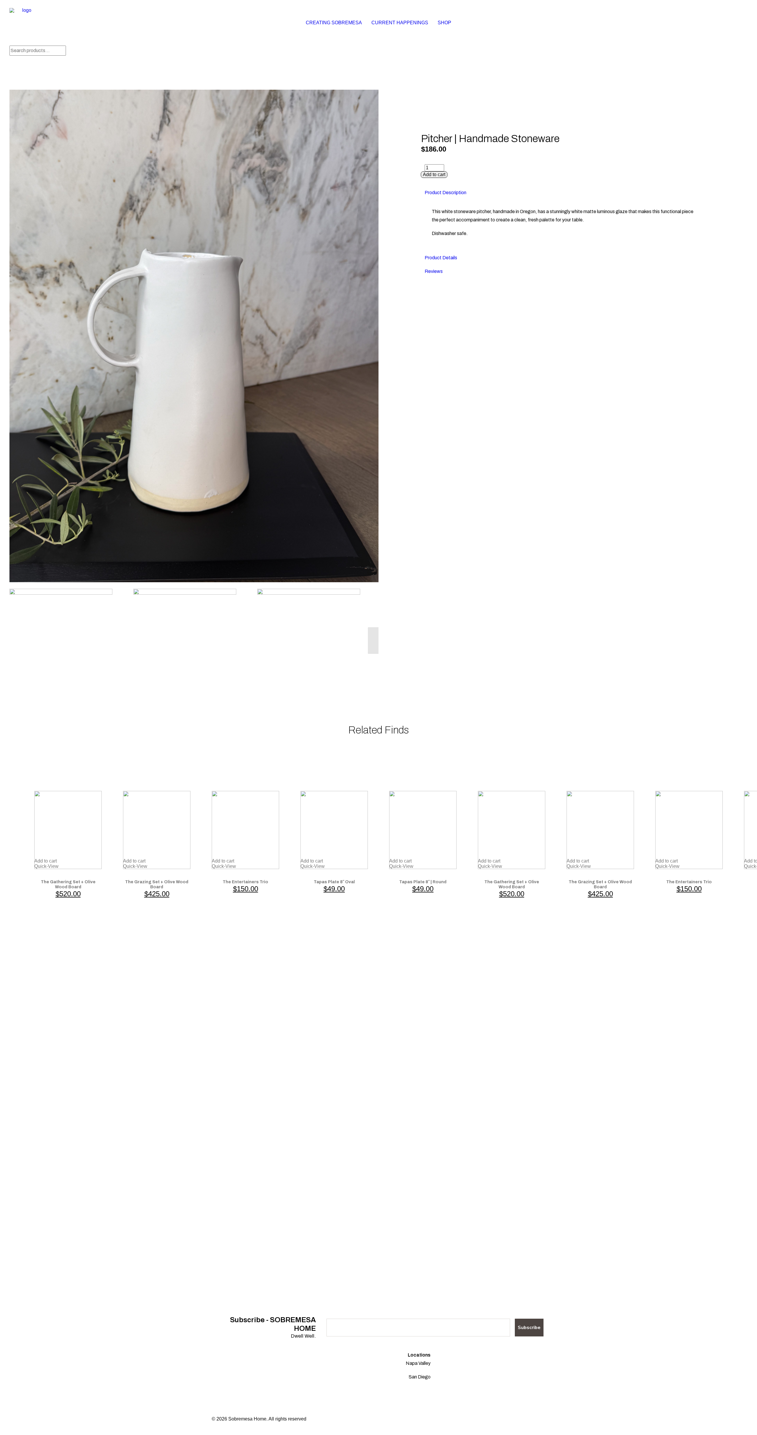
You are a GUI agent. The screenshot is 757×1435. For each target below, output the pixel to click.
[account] (734, 23)
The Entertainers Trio (245, 882)
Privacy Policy (530, 1379)
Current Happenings (399, 22)
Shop (444, 22)
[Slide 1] (70, 640)
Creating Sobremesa (334, 22)
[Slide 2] (194, 640)
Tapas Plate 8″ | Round (423, 882)
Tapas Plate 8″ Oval (334, 882)
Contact (536, 1363)
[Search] (39, 50)
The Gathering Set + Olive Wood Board (68, 884)
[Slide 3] (317, 640)
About (539, 1354)
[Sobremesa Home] (24, 23)
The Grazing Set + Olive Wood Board (156, 884)
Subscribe (529, 1327)
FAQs (539, 1371)
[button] (725, 23)
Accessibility (532, 1388)
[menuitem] (334, 23)
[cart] (744, 23)
